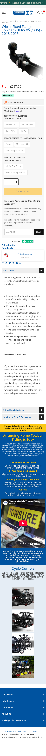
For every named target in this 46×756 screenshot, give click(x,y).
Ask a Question (9, 245)
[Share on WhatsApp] (20, 263)
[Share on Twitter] (6, 263)
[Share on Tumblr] (13, 263)
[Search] (38, 12)
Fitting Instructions (25, 254)
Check (38, 232)
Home (4, 21)
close (44, 2)
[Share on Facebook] (3, 263)
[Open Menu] (6, 13)
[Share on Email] (17, 263)
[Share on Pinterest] (10, 263)
